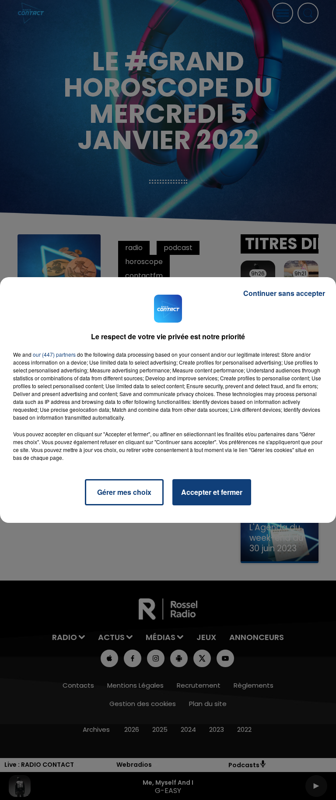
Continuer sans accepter (284, 293)
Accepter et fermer (211, 492)
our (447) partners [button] (54, 354)
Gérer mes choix (124, 492)
